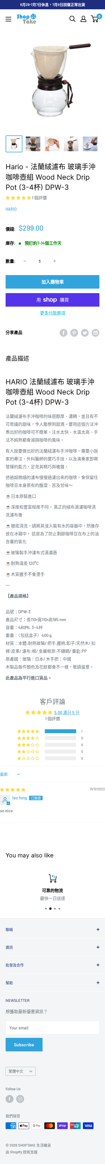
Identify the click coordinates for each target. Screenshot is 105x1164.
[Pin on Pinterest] (74, 332)
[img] (12, 789)
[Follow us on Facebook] (9, 1099)
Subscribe (24, 1044)
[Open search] (72, 19)
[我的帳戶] (83, 19)
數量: (10, 261)
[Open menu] (8, 19)
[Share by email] (95, 332)
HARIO (11, 209)
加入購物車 (52, 281)
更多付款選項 (52, 312)
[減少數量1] (25, 261)
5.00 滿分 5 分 (67, 712)
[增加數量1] (54, 261)
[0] (94, 18)
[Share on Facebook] (63, 332)
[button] (19, 197)
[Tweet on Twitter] (85, 332)
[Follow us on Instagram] (20, 1099)
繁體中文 (16, 1071)
